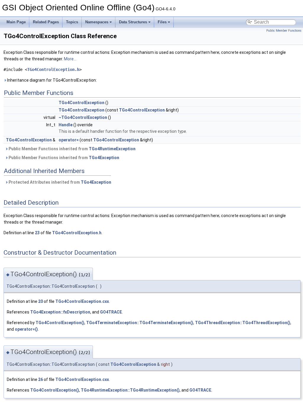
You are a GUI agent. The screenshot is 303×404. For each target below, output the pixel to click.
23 (37, 232)
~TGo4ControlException (83, 117)
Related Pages (46, 22)
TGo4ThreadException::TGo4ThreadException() (242, 322)
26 (40, 379)
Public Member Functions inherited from (72, 148)
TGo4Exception (104, 157)
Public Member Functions (284, 31)
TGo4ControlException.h (53, 69)
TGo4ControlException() (60, 322)
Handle (65, 124)
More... (70, 58)
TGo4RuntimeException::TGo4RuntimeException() (130, 390)
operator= (69, 140)
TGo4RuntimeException (112, 148)
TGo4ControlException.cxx (82, 301)
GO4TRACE (111, 312)
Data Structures (133, 22)
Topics (72, 22)
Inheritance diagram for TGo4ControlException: (51, 80)
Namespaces (96, 22)
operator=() (26, 329)
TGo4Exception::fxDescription (60, 312)
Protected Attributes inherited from (59, 182)
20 (40, 301)
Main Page (16, 22)
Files (162, 22)
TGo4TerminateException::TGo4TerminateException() (139, 322)
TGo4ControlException (81, 102)
